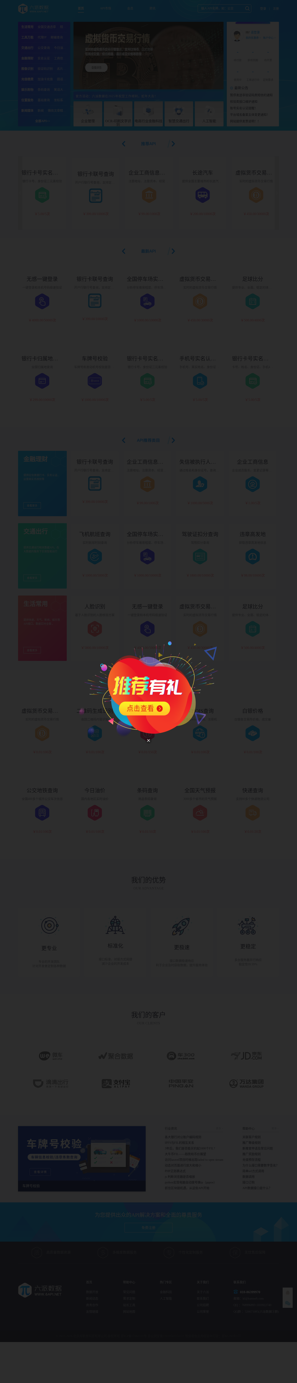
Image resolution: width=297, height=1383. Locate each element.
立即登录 (155, 722)
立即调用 (175, 706)
